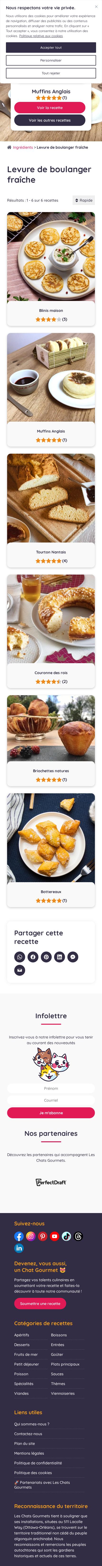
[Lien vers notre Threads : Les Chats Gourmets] (78, 1236)
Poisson (21, 1373)
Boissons (59, 1335)
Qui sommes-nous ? (31, 1424)
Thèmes (58, 1383)
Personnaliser (51, 60)
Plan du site (24, 1443)
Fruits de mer (26, 1354)
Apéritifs (21, 1335)
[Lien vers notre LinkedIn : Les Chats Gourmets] (19, 1248)
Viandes (21, 1393)
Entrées (57, 1344)
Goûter (57, 1354)
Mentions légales (29, 1453)
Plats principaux (65, 1364)
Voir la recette (50, 107)
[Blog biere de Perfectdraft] (51, 1183)
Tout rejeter (51, 73)
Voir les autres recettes (50, 120)
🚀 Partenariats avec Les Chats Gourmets (42, 1485)
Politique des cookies (33, 1472)
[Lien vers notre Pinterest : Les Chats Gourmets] (42, 1236)
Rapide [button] (86, 200)
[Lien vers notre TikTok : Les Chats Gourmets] (66, 1236)
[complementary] (51, 41)
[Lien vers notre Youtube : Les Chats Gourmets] (54, 1236)
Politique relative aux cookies (41, 36)
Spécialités (23, 1383)
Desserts (22, 1344)
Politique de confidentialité (38, 1463)
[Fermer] (96, 6)
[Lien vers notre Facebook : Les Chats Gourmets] (19, 1236)
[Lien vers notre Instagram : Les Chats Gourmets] (31, 1236)
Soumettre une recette (40, 1303)
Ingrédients (23, 147)
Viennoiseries (63, 1393)
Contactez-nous (28, 1433)
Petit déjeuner (26, 1364)
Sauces (57, 1373)
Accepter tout (51, 47)
